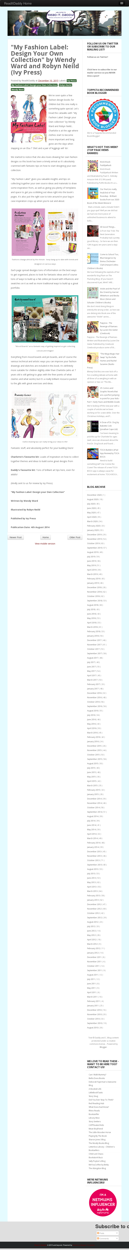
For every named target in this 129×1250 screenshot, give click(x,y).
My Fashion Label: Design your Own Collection (34, 85)
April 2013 (92, 886)
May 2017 (91, 671)
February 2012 (94, 948)
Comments (104, 1238)
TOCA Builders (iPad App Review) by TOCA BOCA (109, 453)
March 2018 (92, 627)
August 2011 (93, 974)
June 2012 (91, 930)
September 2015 (94, 759)
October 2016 (93, 702)
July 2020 (91, 503)
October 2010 (93, 1018)
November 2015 (94, 750)
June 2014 (91, 825)
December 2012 (94, 904)
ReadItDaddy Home (18, 3)
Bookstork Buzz (96, 1157)
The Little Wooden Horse (100, 1132)
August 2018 (93, 605)
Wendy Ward (17, 89)
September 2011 (94, 970)
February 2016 (94, 737)
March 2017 (92, 680)
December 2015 (94, 746)
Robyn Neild (65, 85)
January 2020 (93, 530)
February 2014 (94, 842)
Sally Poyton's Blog (97, 1161)
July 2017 (91, 662)
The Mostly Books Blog (99, 1143)
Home (45, 537)
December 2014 (94, 798)
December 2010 (94, 1010)
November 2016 (94, 697)
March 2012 (92, 944)
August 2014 (93, 816)
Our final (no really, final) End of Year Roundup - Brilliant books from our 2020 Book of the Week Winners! (103, 196)
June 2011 (91, 983)
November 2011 (94, 961)
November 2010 (94, 1014)
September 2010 (94, 1023)
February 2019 (94, 578)
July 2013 (91, 873)
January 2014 (93, 847)
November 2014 (94, 803)
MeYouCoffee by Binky (99, 1164)
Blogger (103, 1047)
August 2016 (93, 710)
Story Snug (93, 1096)
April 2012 (92, 939)
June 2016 (91, 719)
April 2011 (92, 992)
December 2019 (94, 534)
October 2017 (93, 649)
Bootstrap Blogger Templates (84, 1245)
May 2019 (91, 565)
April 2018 (92, 622)
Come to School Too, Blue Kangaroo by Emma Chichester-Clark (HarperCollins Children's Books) (103, 261)
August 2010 (93, 1027)
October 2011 (93, 966)
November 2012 (94, 908)
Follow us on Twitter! (97, 57)
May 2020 (91, 512)
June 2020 (91, 508)
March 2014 (92, 838)
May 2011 (91, 988)
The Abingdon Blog (97, 1168)
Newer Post (16, 537)
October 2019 (93, 543)
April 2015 (92, 781)
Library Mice (94, 1118)
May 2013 (91, 882)
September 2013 (94, 864)
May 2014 (91, 829)
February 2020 (94, 525)
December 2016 (94, 693)
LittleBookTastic (96, 1092)
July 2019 (91, 556)
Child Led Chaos (96, 1154)
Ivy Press (71, 80)
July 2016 (91, 715)
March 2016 (92, 732)
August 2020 (93, 499)
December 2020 (94, 495)
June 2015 (91, 772)
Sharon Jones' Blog (97, 1139)
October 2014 (93, 807)
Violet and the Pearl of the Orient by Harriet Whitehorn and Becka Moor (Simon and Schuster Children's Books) (103, 295)
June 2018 (91, 614)
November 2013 (94, 856)
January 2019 (93, 583)
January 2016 (93, 741)
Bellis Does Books (97, 1078)
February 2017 (94, 684)
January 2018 (93, 636)
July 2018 (91, 609)
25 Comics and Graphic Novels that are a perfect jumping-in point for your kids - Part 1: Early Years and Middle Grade (103, 395)
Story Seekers (95, 1121)
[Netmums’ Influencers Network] (103, 1202)
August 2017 (93, 658)
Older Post (75, 537)
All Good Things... (108, 227)
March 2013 (92, 891)
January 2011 (93, 1005)
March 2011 (92, 996)
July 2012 (91, 926)
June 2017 (91, 666)
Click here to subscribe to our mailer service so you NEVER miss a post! (102, 72)
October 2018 (93, 596)
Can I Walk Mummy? (97, 1074)
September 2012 (94, 917)
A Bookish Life (95, 1089)
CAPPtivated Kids (96, 1125)
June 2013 (91, 878)
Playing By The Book (98, 1136)
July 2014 (91, 820)
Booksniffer (94, 1114)
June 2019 (91, 561)
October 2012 (93, 913)
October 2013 (93, 860)
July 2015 (91, 768)
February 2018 (94, 631)
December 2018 (94, 587)
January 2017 (93, 688)
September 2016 (94, 706)
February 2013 (94, 895)
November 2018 (94, 591)
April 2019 (92, 569)
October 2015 (93, 754)
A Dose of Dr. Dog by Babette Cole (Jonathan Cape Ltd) (109, 426)
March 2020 (92, 521)
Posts (101, 1233)
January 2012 (93, 952)
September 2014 (94, 812)
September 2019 (94, 547)
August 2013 (93, 869)
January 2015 (93, 794)
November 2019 (94, 539)
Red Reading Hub (96, 1103)
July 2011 (91, 979)
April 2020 (92, 517)
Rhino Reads (94, 1110)
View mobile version (45, 543)
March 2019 (92, 574)
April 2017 (92, 675)
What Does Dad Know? (99, 1107)
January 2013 (93, 900)
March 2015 (92, 785)
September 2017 (94, 653)
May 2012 (91, 935)
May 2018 (91, 618)
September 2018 (94, 600)
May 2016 (91, 724)
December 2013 (94, 851)
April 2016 (92, 728)
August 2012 (93, 922)
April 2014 (92, 834)
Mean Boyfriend (96, 1128)
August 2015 (93, 763)
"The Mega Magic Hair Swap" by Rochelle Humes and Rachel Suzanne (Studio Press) (103, 360)
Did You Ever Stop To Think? (101, 1099)
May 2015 (91, 776)
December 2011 (94, 957)
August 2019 (93, 552)
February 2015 (94, 790)
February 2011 (94, 1001)
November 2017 (94, 644)
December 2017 (94, 640)
